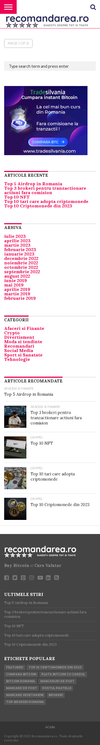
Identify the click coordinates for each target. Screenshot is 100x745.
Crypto (12, 332)
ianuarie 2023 (19, 254)
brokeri (56, 695)
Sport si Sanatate (23, 355)
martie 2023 (17, 245)
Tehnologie (17, 359)
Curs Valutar (47, 565)
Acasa (50, 727)
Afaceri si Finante (24, 328)
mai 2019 (14, 285)
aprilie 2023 (17, 240)
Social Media (18, 350)
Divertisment (19, 337)
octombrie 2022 (21, 267)
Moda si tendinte (23, 341)
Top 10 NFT (17, 197)
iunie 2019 (15, 280)
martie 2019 (17, 293)
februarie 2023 (20, 249)
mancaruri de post (57, 681)
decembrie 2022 (21, 258)
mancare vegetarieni (24, 695)
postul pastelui (56, 688)
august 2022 (17, 276)
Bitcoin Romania (20, 681)
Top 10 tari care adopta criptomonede (46, 201)
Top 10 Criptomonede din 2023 (38, 206)
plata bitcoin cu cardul (63, 674)
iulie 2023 (15, 236)
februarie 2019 (20, 298)
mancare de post (21, 688)
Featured (14, 667)
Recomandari (19, 346)
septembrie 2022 (22, 271)
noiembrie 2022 (21, 262)
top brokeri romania (25, 702)
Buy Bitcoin (16, 565)
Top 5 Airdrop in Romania (33, 183)
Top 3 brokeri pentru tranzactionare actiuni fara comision (45, 190)
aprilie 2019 (17, 289)
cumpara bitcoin (21, 674)
